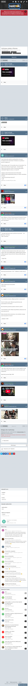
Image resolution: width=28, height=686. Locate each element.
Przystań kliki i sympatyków (10, 551)
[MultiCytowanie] (1, 82)
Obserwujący (13, 445)
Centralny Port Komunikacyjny (10, 566)
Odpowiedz (14, 57)
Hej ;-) (6, 529)
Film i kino (18, 50)
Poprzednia (5, 60)
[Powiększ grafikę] (10, 344)
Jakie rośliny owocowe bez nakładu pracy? (13, 641)
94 (10, 405)
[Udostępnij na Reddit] (10, 454)
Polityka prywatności (13, 682)
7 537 (14, 212)
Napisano (9, 65)
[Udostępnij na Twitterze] (1, 454)
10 (17, 246)
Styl (7, 682)
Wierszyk (6, 608)
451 (12, 280)
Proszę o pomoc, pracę (9, 619)
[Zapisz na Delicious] (8, 454)
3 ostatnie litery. (8, 546)
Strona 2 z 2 (14, 60)
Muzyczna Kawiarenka (9, 538)
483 (9, 154)
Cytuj (5, 82)
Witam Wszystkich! (8, 636)
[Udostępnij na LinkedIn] (12, 454)
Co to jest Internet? (8, 596)
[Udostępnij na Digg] (6, 454)
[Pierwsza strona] (1, 60)
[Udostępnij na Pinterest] (14, 454)
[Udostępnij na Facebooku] (3, 454)
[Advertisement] (14, 31)
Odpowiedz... (6, 440)
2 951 (13, 190)
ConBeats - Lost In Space (9, 631)
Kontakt (20, 682)
